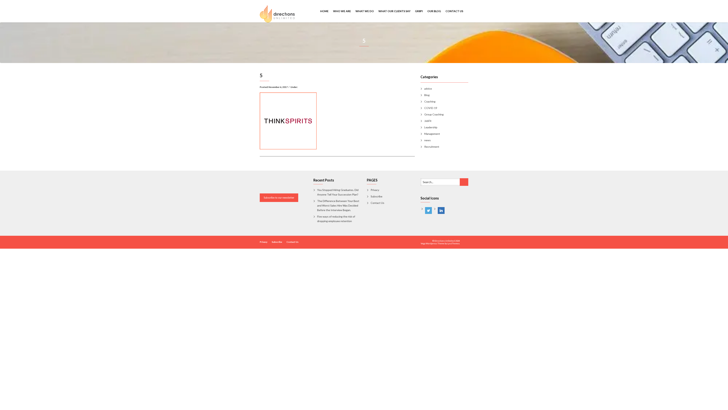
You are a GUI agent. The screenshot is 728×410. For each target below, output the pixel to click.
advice (428, 88)
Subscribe (376, 196)
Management (432, 133)
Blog (427, 95)
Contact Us (454, 11)
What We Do (364, 11)
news (427, 140)
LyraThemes (453, 243)
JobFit (427, 120)
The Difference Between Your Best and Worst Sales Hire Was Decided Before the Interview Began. (338, 205)
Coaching (429, 101)
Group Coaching (434, 114)
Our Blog (434, 11)
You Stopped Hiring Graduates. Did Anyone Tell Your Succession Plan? (338, 192)
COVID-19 (430, 108)
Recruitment (431, 146)
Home (324, 11)
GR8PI (419, 11)
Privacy (375, 190)
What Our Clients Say (394, 11)
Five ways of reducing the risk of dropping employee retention (336, 219)
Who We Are (342, 11)
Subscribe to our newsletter (279, 197)
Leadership (430, 127)
